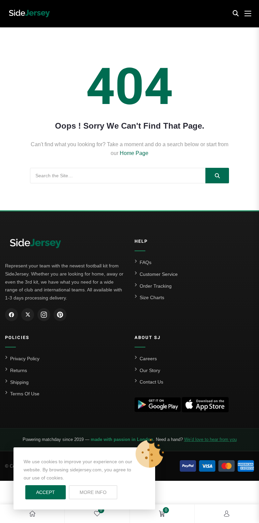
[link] (32, 513)
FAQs (145, 262)
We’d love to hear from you (210, 439)
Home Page (134, 153)
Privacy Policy (24, 358)
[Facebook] (11, 314)
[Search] (217, 175)
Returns (18, 370)
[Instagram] (43, 314)
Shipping (19, 382)
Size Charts (152, 297)
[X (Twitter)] (27, 314)
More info (98, 492)
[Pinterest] (60, 314)
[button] (235, 13)
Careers (148, 358)
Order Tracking (156, 286)
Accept (45, 492)
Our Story (150, 370)
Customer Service (159, 274)
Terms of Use (24, 393)
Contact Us (151, 382)
